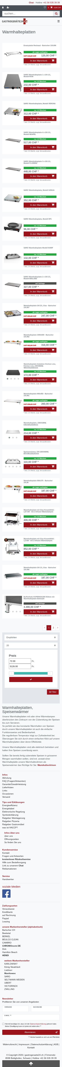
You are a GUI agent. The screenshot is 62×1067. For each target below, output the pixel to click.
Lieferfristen (8, 787)
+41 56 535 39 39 (51, 2)
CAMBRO (6, 942)
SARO (7, 976)
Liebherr (8, 970)
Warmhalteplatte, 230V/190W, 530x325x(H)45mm (35, 424)
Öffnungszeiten (11, 839)
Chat (31, 2)
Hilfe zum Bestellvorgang (14, 862)
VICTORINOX (10, 986)
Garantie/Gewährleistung (14, 784)
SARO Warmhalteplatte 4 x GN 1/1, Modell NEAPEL (37, 133)
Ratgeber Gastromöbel (13, 824)
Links (4, 790)
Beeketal (6, 933)
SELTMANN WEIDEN (14, 979)
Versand (6, 797)
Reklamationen (9, 869)
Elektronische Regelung (13, 811)
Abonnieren (30, 1032)
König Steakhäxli (12, 967)
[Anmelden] (3, 7)
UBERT (7, 983)
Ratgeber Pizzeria (10, 821)
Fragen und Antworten (12, 856)
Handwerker (8, 879)
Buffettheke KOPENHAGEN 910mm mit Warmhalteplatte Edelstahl (39, 598)
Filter (53, 692)
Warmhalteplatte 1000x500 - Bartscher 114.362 (38, 336)
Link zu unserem (12, 865)
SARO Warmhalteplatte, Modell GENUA (39, 190)
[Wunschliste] (45, 7)
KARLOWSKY (10, 964)
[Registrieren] (8, 7)
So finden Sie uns (12, 842)
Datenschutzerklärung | (42, 1044)
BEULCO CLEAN (10, 939)
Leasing (6, 921)
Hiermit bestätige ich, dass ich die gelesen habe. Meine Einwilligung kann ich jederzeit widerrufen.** (31, 1025)
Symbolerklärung (10, 815)
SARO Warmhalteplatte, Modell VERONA (40, 103)
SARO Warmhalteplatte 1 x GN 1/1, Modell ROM (37, 75)
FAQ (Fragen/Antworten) (14, 781)
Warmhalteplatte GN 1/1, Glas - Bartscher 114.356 (40, 568)
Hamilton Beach (9, 952)
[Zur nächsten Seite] (58, 627)
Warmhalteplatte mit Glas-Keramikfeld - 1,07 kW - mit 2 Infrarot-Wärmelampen (39, 511)
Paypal (5, 918)
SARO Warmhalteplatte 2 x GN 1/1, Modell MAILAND (37, 277)
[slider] (11, 673)
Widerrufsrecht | (11, 1044)
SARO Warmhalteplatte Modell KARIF (38, 248)
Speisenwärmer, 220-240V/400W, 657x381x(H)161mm (36, 453)
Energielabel (8, 808)
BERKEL (6, 936)
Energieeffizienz (9, 805)
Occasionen (8, 794)
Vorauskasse (8, 909)
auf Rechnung (9, 915)
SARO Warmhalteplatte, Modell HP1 (38, 219)
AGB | (56, 1044)
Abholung (6, 778)
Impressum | (25, 1044)
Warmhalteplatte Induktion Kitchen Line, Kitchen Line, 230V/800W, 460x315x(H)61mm (40, 366)
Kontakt (5, 853)
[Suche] (56, 13)
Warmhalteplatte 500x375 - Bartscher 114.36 (38, 481)
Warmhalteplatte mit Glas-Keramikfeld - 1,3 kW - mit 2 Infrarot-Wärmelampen (39, 539)
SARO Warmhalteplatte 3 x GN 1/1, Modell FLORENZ (37, 162)
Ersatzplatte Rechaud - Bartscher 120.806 (40, 45)
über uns (8, 836)
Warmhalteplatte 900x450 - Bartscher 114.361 (38, 394)
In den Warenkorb (38, 60)
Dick (4, 949)
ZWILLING (9, 989)
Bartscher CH (8, 930)
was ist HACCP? (10, 827)
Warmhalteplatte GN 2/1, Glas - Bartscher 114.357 (40, 306)
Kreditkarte (7, 912)
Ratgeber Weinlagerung (13, 818)
